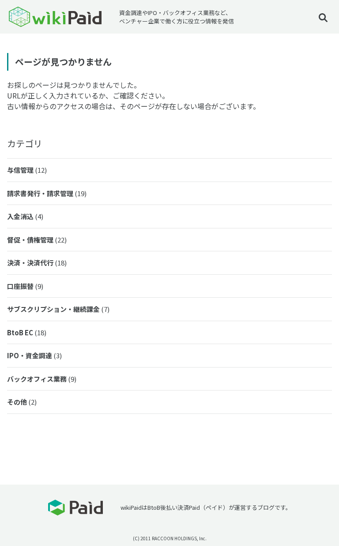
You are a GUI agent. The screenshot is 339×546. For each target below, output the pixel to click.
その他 (22, 401)
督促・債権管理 (37, 239)
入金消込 (25, 216)
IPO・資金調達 (34, 355)
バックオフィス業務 (41, 378)
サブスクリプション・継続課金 (58, 309)
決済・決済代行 (37, 262)
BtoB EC (26, 332)
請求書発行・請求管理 (47, 193)
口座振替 (25, 286)
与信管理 (27, 169)
